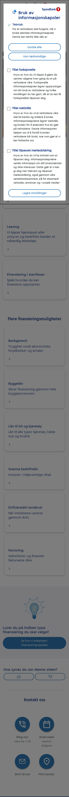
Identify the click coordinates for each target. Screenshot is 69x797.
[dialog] (34, 102)
